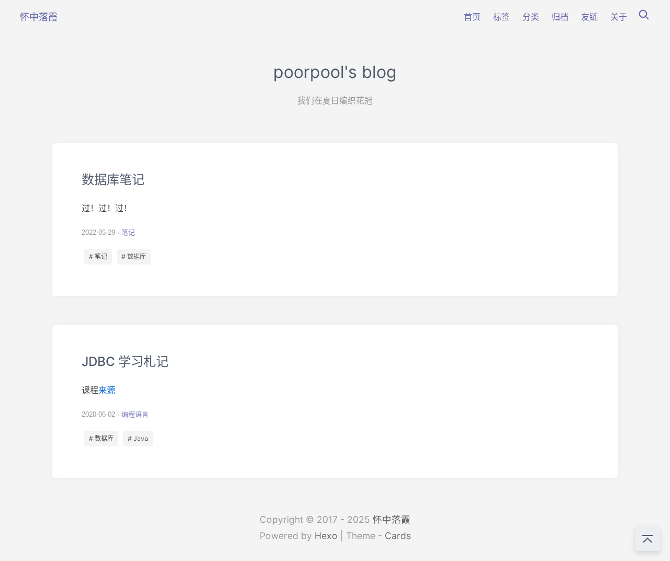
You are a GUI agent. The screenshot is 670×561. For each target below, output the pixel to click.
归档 (560, 17)
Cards (398, 535)
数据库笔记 (335, 219)
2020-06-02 (98, 414)
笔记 (128, 232)
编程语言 (135, 414)
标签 (501, 17)
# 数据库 (133, 256)
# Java (138, 438)
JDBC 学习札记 (335, 401)
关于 (618, 17)
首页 (472, 17)
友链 (589, 17)
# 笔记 (98, 256)
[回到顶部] (647, 538)
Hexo (326, 535)
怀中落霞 (391, 519)
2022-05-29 (98, 232)
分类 (530, 17)
